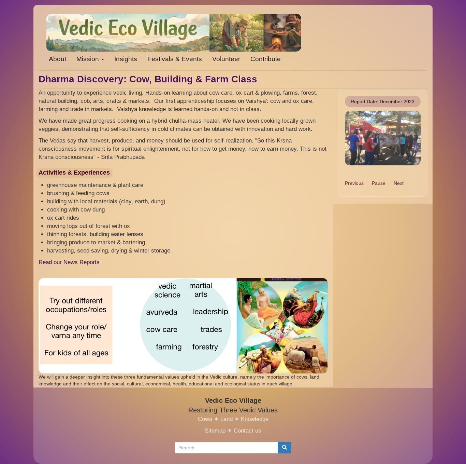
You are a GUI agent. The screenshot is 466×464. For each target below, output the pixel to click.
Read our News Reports (69, 262)
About (57, 59)
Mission (88, 59)
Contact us (247, 430)
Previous (354, 183)
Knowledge (254, 419)
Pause (378, 183)
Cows (205, 419)
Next (399, 183)
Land (226, 419)
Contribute (265, 59)
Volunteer (226, 59)
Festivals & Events (174, 59)
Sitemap (215, 430)
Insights (125, 59)
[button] (383, 138)
